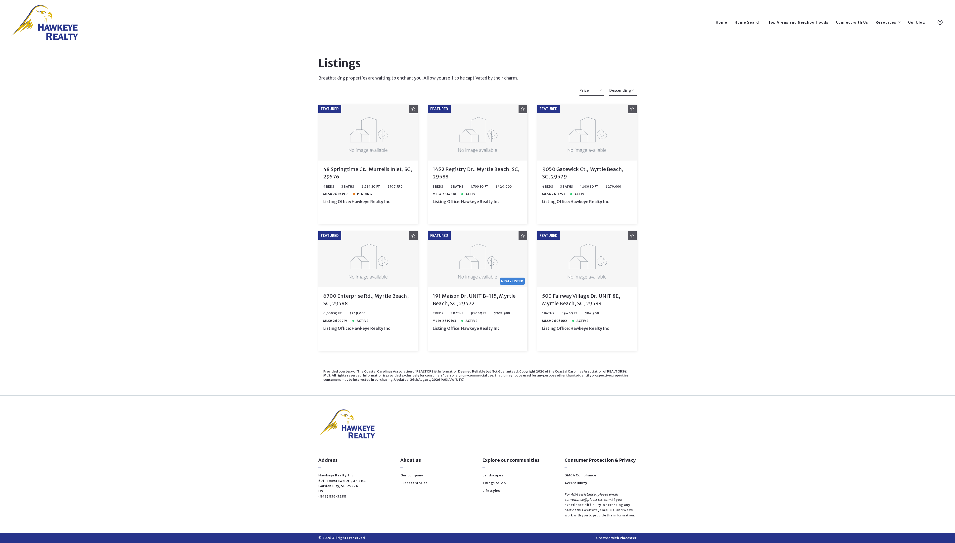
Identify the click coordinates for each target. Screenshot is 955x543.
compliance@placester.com (588, 500)
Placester (628, 538)
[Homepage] (44, 22)
